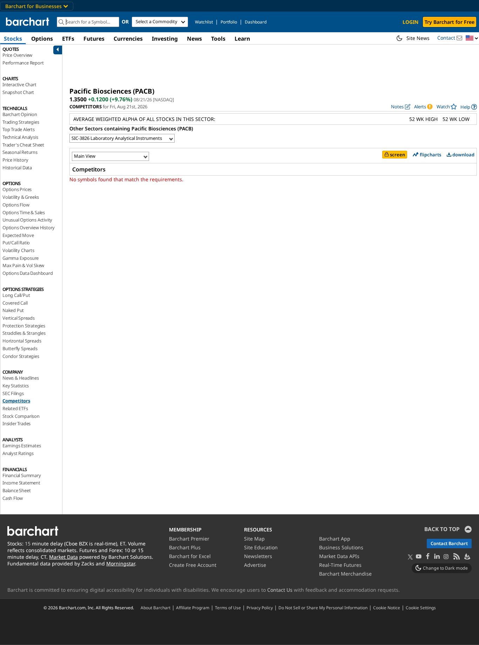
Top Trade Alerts (18, 129)
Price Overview (17, 55)
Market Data (63, 557)
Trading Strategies (20, 122)
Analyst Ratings (18, 453)
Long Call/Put (16, 295)
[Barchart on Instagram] (446, 557)
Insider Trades (16, 423)
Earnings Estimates (21, 445)
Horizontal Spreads (21, 341)
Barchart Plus (185, 547)
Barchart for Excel (190, 556)
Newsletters (258, 556)
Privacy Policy (260, 607)
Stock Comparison (21, 416)
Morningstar (120, 563)
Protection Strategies (23, 325)
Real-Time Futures (340, 565)
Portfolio (229, 22)
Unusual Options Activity (27, 220)
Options (42, 38)
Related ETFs (15, 408)
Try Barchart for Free (449, 22)
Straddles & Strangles (24, 333)
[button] (472, 38)
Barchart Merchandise (345, 573)
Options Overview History (28, 227)
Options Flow (15, 205)
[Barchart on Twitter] (410, 557)
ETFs (68, 38)
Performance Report (22, 63)
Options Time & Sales (23, 212)
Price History (15, 160)
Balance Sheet (16, 490)
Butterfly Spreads (20, 348)
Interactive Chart (19, 84)
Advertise (255, 565)
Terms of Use (228, 607)
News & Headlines (20, 378)
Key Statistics (15, 385)
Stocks (13, 38)
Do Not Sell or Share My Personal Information (322, 607)
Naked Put (13, 310)
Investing (165, 38)
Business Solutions (341, 547)
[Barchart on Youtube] (419, 557)
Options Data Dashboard (27, 273)
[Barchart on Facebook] (428, 557)
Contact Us (279, 589)
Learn (242, 38)
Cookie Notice (386, 607)
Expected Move (18, 235)
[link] (468, 106)
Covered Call (15, 303)
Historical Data (17, 167)
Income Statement (21, 483)
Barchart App (334, 538)
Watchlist (204, 22)
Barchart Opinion (19, 114)
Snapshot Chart (18, 92)
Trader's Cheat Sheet (23, 145)
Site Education (261, 547)
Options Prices (17, 189)
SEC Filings (13, 393)
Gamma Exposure (20, 258)
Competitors (16, 401)
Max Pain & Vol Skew (23, 265)
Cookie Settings (421, 607)
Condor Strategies (20, 356)
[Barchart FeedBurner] (466, 557)
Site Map (254, 538)
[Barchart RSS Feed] (456, 557)
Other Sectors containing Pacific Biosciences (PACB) (131, 128)
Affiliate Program (192, 607)
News (194, 38)
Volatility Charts (18, 250)
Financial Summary (21, 475)
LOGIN (410, 22)
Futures (93, 38)
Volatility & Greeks (20, 197)
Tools (218, 38)
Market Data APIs (339, 556)
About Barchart (155, 607)
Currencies (128, 38)
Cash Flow (12, 498)
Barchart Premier (189, 538)
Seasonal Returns (20, 152)
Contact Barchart (449, 543)
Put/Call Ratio (16, 242)
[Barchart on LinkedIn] (437, 557)
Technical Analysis (20, 137)
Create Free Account (192, 565)
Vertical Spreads (18, 318)
